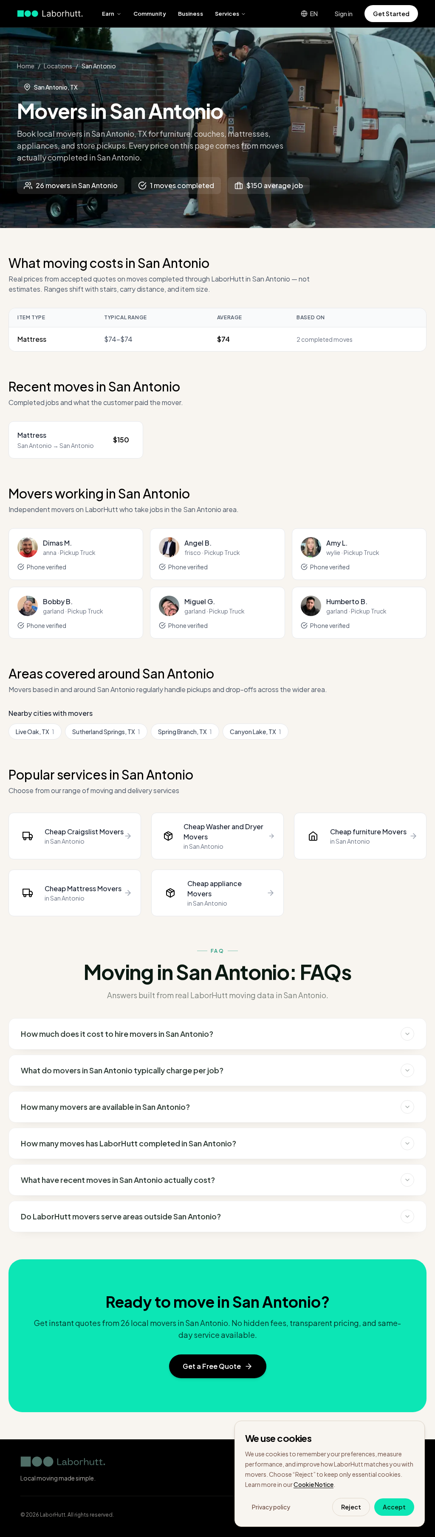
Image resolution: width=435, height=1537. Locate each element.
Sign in (344, 13)
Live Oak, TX (35, 731)
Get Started (391, 13)
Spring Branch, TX (185, 731)
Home (25, 66)
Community (149, 13)
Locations (58, 66)
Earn (108, 13)
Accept (394, 1507)
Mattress (31, 339)
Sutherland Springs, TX (106, 731)
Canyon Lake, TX (255, 731)
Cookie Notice (313, 1484)
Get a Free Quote (212, 1366)
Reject (351, 1507)
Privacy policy (271, 1507)
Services (227, 13)
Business (190, 13)
